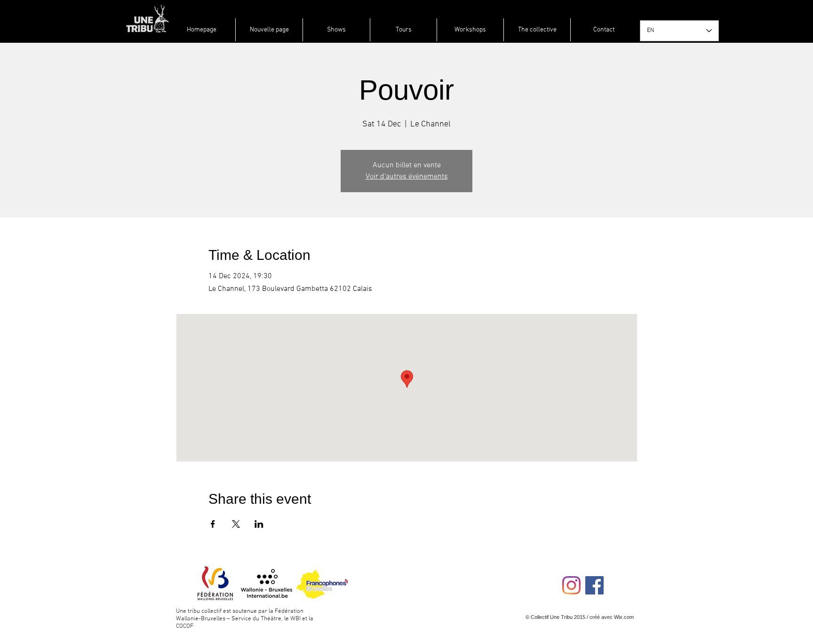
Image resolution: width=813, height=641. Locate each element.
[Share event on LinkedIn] (259, 524)
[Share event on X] (235, 524)
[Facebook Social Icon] (594, 585)
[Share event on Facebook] (212, 524)
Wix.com (624, 617)
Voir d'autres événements (407, 176)
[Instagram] (571, 585)
